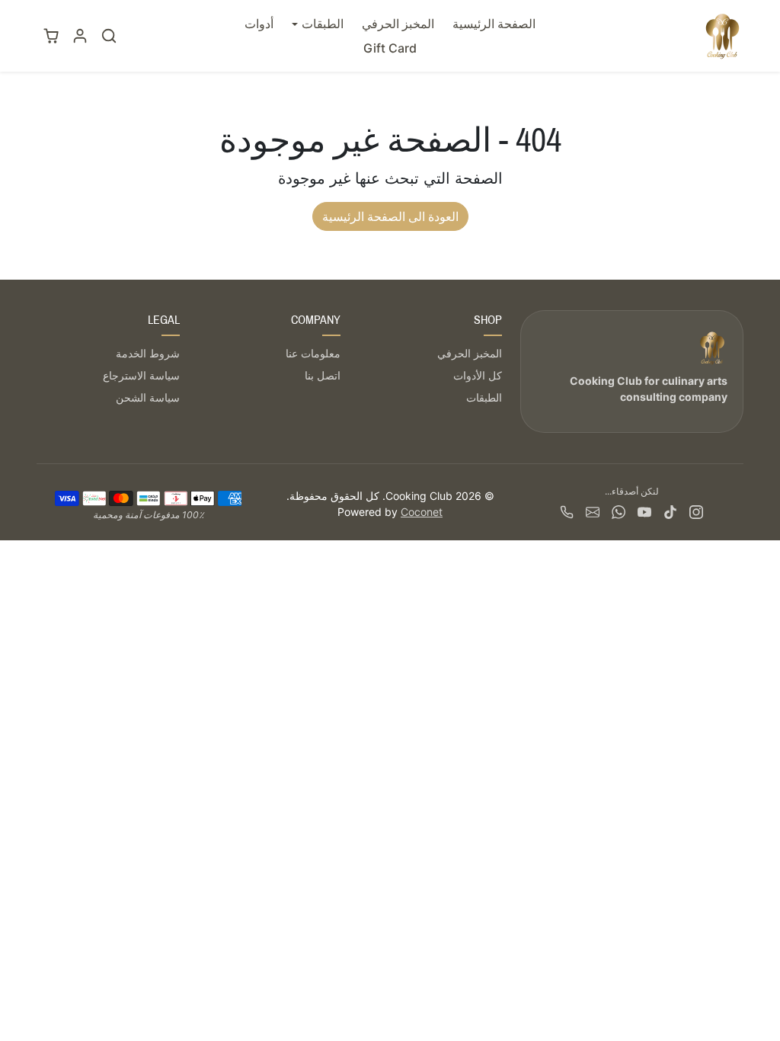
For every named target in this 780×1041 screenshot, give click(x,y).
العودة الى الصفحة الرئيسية (390, 216)
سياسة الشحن (148, 397)
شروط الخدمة (148, 353)
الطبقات (484, 397)
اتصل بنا (322, 375)
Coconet (422, 511)
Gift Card (390, 48)
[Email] (593, 511)
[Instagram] (696, 511)
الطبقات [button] (323, 23)
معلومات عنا (313, 353)
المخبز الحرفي (398, 23)
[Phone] (567, 511)
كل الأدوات (477, 375)
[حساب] (80, 35)
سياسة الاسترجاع (141, 375)
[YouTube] (644, 511)
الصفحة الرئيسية (493, 23)
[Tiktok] (670, 511)
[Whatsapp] (618, 511)
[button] (108, 35)
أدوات (259, 23)
